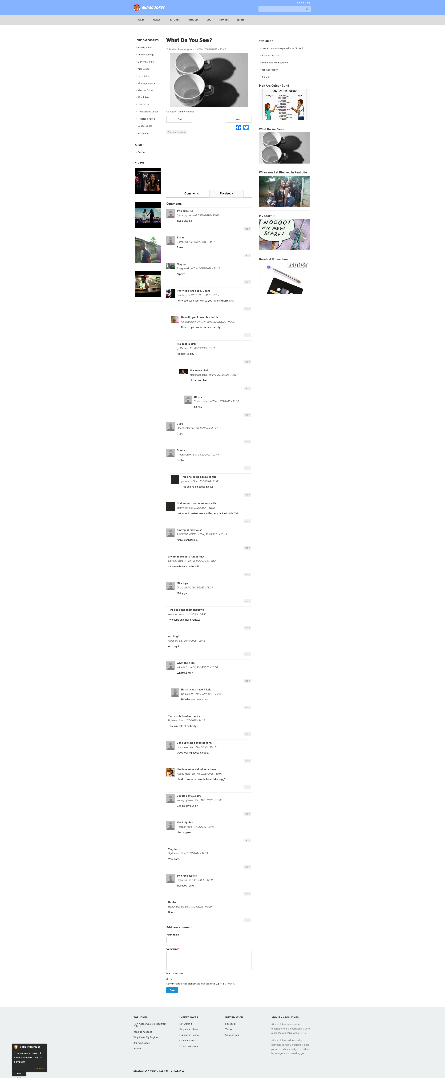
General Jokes (146, 61)
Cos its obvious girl (189, 796)
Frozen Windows (188, 1046)
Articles (193, 20)
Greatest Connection (273, 259)
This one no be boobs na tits (198, 477)
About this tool (39, 1069)
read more (19, 1074)
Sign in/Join (303, 2)
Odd (209, 20)
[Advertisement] (209, 161)
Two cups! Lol (185, 211)
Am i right (174, 636)
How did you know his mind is (199, 317)
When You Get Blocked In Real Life (283, 172)
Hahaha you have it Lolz (196, 689)
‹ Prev (179, 119)
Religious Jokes (146, 118)
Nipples (181, 264)
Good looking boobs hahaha (194, 743)
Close (41, 1047)
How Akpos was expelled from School (282, 48)
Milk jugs (182, 583)
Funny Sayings (146, 54)
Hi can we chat (199, 370)
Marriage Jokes (146, 83)
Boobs (181, 450)
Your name (172, 934)
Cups (180, 423)
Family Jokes (145, 47)
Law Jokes (143, 104)
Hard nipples (185, 822)
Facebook (226, 193)
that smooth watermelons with (196, 503)
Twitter (229, 1029)
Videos (157, 20)
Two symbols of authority (184, 716)
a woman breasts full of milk (186, 556)
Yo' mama (143, 133)
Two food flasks (187, 875)
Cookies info (232, 1035)
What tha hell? (186, 663)
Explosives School (189, 1035)
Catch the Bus (187, 1040)
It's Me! (266, 76)
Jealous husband (271, 55)
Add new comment (176, 132)
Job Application (270, 69)
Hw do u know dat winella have (196, 769)
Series (241, 20)
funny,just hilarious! (189, 530)
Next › (239, 119)
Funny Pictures (186, 111)
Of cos (198, 397)
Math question (175, 973)
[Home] (149, 11)
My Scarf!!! (267, 216)
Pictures (174, 20)
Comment (172, 948)
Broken (141, 152)
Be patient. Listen (189, 1029)
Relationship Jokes (148, 111)
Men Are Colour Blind (274, 85)
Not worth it (185, 1023)
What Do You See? (271, 129)
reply (247, 229)
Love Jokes (144, 76)
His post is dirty (186, 344)
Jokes (141, 20)
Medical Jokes (145, 90)
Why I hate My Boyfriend (275, 62)
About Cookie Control (15, 1047)
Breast (181, 237)
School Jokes (145, 125)
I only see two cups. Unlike (194, 291)
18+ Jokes (143, 97)
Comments (191, 193)
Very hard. (174, 849)
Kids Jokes (143, 68)
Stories (224, 20)
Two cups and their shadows (186, 610)
